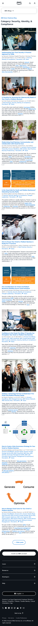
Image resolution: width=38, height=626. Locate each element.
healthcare (5, 464)
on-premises (29, 160)
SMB (12, 298)
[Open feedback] (36, 313)
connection (28, 156)
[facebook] (6, 608)
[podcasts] (20, 608)
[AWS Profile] (35, 3)
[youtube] (17, 608)
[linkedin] (9, 608)
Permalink (19, 59)
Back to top (18, 613)
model (13, 68)
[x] (3, 608)
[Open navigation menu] (2, 3)
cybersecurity (32, 108)
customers (13, 347)
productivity (23, 161)
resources (10, 351)
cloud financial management (22, 528)
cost (28, 304)
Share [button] (27, 59)
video (10, 156)
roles (33, 256)
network (27, 62)
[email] (23, 608)
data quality (5, 472)
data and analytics (8, 470)
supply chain (28, 203)
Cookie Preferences (21, 618)
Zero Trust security (7, 71)
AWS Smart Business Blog (9, 18)
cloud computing (30, 204)
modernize (6, 206)
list (5, 532)
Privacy (4, 618)
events (4, 301)
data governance (22, 461)
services (20, 301)
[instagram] (12, 608)
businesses (26, 67)
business (20, 113)
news (6, 253)
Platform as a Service (18, 531)
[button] (9, 10)
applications (23, 65)
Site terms (11, 618)
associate (4, 462)
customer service (13, 410)
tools (11, 161)
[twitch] (14, 608)
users (17, 65)
